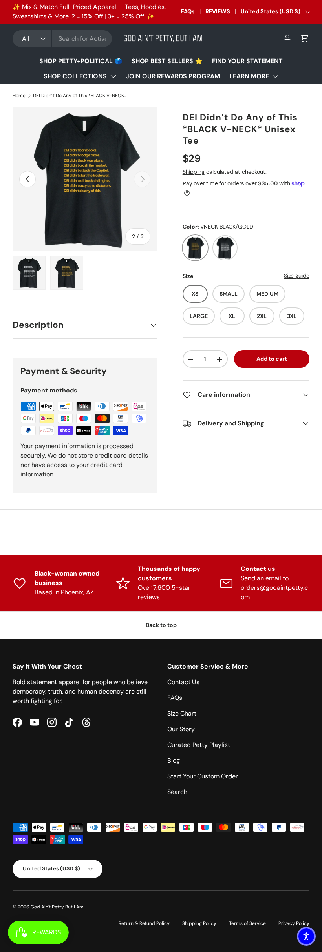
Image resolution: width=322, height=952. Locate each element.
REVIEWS (217, 11)
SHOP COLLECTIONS (75, 76)
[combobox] (62, 38)
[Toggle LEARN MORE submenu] (275, 76)
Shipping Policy (199, 923)
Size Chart (181, 713)
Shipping (194, 171)
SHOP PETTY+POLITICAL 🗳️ (80, 61)
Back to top (161, 625)
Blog (173, 760)
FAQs (188, 11)
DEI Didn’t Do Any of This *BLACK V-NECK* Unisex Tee (80, 96)
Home (19, 96)
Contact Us (183, 682)
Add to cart (271, 358)
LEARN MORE (249, 76)
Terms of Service (247, 923)
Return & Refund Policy (144, 923)
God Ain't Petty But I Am (57, 907)
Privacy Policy (293, 923)
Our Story (181, 729)
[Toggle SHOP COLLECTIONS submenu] (113, 76)
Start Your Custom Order (202, 776)
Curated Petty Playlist (198, 745)
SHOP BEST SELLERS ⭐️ (167, 61)
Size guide (296, 275)
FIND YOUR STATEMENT (247, 61)
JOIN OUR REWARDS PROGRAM (173, 76)
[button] (304, 38)
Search (177, 792)
